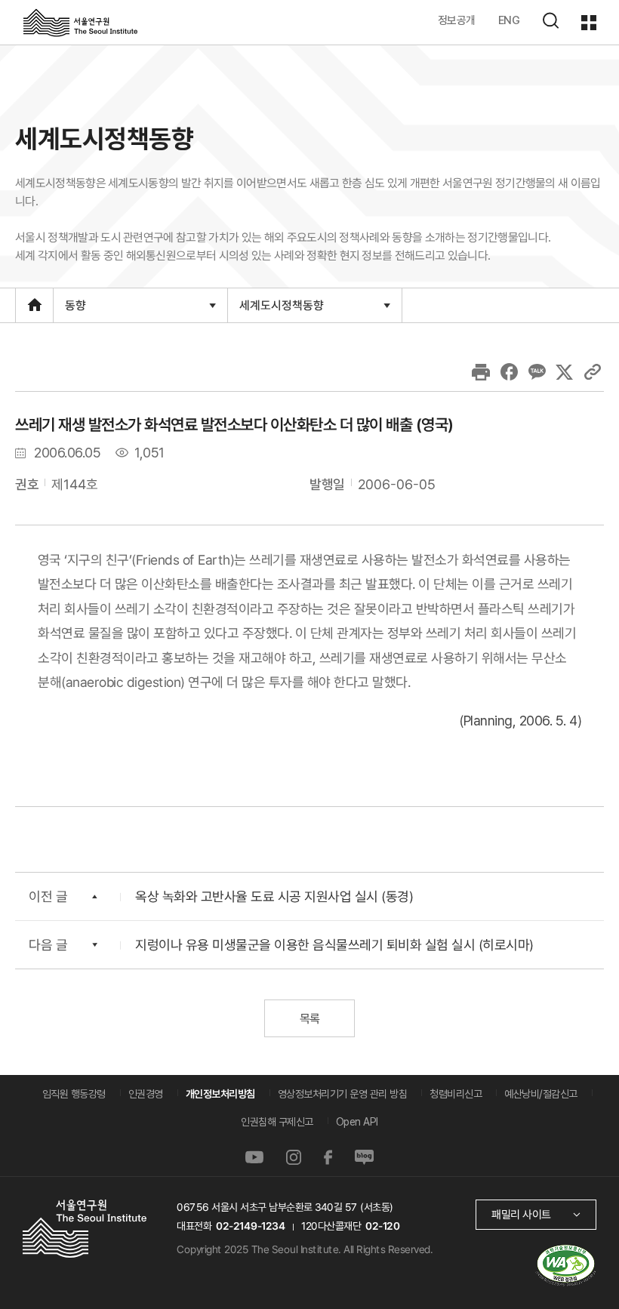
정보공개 (457, 20)
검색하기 (550, 20)
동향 (75, 309)
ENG (509, 20)
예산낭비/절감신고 (540, 1094)
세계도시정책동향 (281, 309)
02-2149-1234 (250, 1226)
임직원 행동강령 (74, 1094)
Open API (357, 1122)
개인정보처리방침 (220, 1094)
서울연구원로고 (80, 22)
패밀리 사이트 (521, 1214)
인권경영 (145, 1094)
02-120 (382, 1226)
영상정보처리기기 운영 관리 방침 (343, 1094)
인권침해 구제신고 (277, 1122)
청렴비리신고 (456, 1094)
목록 (309, 1019)
